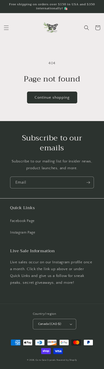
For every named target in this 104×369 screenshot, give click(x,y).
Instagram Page (22, 233)
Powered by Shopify (67, 360)
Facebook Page (22, 221)
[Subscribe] (88, 182)
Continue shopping (52, 97)
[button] (6, 27)
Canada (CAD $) (49, 324)
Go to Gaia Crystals (46, 360)
